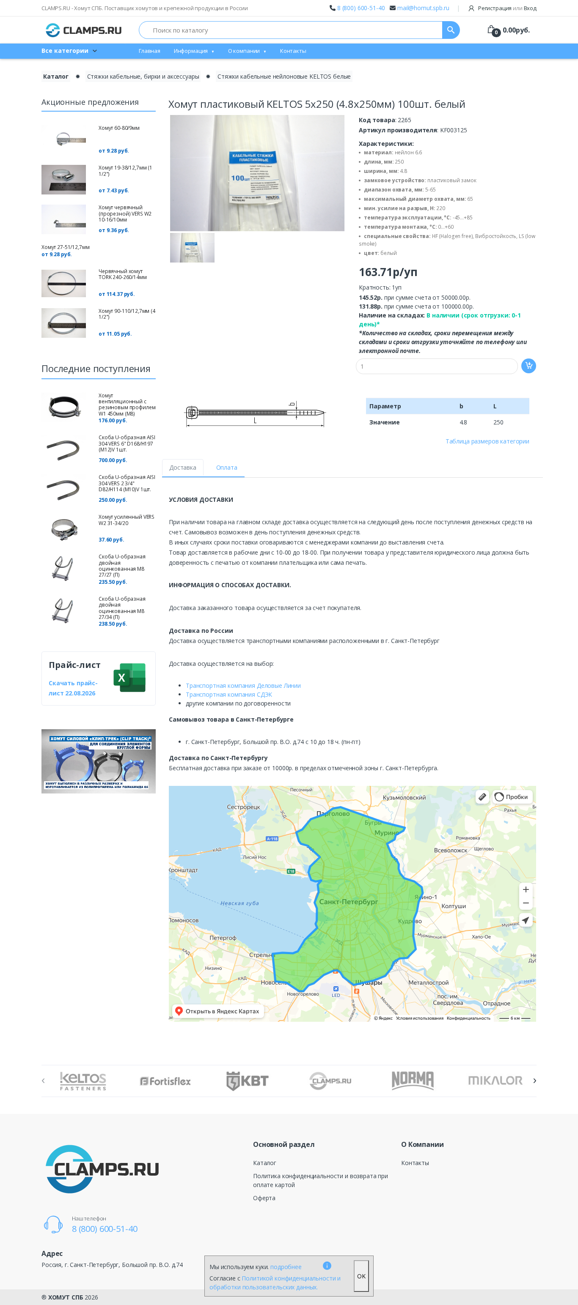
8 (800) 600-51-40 (361, 8)
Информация (191, 51)
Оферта (264, 1198)
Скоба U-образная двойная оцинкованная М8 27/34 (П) (122, 608)
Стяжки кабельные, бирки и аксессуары (143, 76)
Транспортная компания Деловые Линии (243, 685)
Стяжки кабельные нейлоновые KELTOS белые (284, 76)
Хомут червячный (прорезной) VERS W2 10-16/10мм (125, 213)
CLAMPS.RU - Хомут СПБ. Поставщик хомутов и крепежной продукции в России (144, 8)
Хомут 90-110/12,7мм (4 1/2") (127, 313)
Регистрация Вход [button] (507, 8)
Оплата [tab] (226, 467)
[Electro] (83, 30)
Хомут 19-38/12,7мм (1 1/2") (125, 170)
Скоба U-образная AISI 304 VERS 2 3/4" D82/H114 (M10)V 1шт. (127, 483)
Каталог (56, 76)
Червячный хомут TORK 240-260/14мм (123, 274)
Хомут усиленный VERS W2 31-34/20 (126, 519)
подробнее (286, 1267)
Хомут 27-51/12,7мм (65, 247)
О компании (244, 51)
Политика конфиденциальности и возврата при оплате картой (320, 1180)
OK (361, 1276)
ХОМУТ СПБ (65, 1297)
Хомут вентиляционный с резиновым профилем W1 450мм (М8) (127, 404)
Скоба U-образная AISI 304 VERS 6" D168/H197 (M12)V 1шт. (127, 443)
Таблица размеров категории (487, 441)
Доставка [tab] (182, 467)
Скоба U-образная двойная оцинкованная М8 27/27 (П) (122, 565)
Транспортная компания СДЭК (229, 694)
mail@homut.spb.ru (423, 8)
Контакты (293, 51)
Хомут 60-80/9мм (119, 127)
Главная (149, 51)
